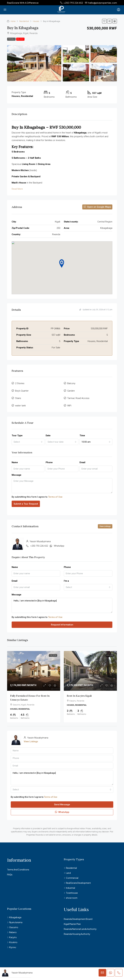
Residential (24, 21)
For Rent (53, 655)
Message (16, 475)
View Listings (105, 526)
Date (48, 435)
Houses (36, 21)
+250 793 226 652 (39, 545)
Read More (17, 189)
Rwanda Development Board (78, 919)
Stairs (18, 398)
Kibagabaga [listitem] (15, 917)
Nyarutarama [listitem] (15, 922)
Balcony (71, 383)
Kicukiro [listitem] (13, 942)
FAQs (9, 874)
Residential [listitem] (71, 867)
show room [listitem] (71, 897)
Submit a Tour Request (26, 503)
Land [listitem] (68, 872)
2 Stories (19, 383)
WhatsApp (59, 545)
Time (82, 435)
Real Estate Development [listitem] (78, 882)
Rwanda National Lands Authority (80, 929)
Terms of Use (55, 496)
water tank (20, 405)
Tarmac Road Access (78, 398)
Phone (49, 462)
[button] (104, 21)
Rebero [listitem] (13, 932)
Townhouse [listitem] (72, 892)
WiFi (69, 405)
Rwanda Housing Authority (77, 934)
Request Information (62, 624)
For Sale (11, 39)
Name (15, 462)
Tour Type (17, 435)
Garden (71, 390)
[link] (33, 671)
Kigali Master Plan (72, 924)
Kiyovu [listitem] (12, 947)
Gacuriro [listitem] (13, 927)
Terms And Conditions (18, 869)
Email (82, 462)
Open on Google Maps (98, 207)
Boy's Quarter (22, 390)
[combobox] (28, 442)
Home (13, 21)
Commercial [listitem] (72, 877)
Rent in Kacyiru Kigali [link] (79, 695)
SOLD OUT (20, 39)
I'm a (66, 581)
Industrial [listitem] (70, 887)
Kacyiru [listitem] (13, 937)
